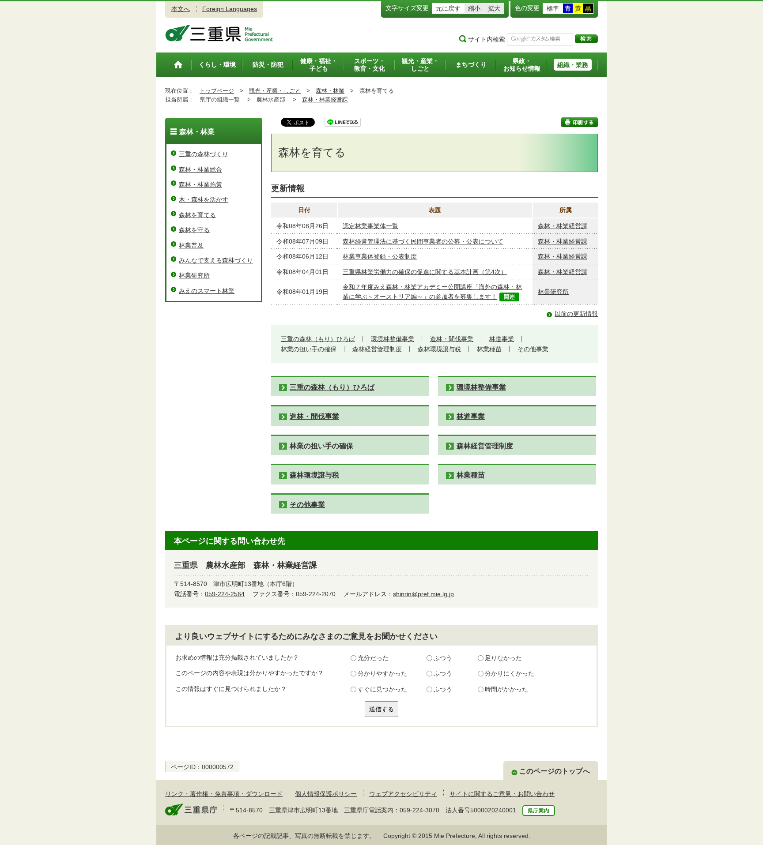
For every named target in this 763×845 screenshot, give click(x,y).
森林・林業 (330, 90)
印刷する (579, 122)
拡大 (494, 8)
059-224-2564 (225, 593)
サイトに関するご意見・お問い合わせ (502, 793)
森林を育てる (197, 214)
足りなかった (503, 657)
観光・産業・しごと (275, 90)
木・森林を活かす (203, 199)
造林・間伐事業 (451, 338)
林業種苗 (489, 349)
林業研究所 (553, 291)
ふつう (443, 657)
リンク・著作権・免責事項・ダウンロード (224, 793)
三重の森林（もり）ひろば (318, 338)
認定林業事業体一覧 (370, 225)
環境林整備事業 (392, 338)
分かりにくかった (509, 673)
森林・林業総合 (200, 169)
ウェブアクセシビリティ (403, 793)
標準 (553, 8)
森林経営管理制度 (377, 349)
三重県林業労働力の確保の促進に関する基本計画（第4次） (425, 271)
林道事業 (501, 338)
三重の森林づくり (203, 154)
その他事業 (532, 349)
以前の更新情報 (576, 313)
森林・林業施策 (200, 184)
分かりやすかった (382, 673)
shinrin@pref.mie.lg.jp (423, 593)
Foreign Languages (229, 8)
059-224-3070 (419, 810)
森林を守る (194, 229)
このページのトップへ (554, 771)
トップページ (217, 90)
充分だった (373, 657)
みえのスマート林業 (206, 290)
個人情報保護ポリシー (326, 793)
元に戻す (448, 8)
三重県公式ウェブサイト (219, 33)
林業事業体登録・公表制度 (380, 256)
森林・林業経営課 (325, 99)
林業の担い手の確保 (308, 349)
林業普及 (191, 245)
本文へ (180, 8)
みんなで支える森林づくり (216, 260)
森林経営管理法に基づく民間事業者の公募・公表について (423, 241)
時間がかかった (506, 689)
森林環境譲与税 (439, 349)
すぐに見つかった (382, 689)
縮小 (474, 8)
